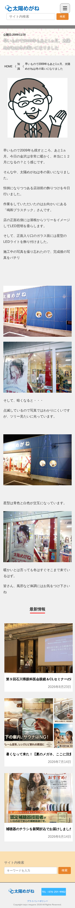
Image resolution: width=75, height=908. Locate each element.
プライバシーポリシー (37, 901)
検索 (62, 16)
